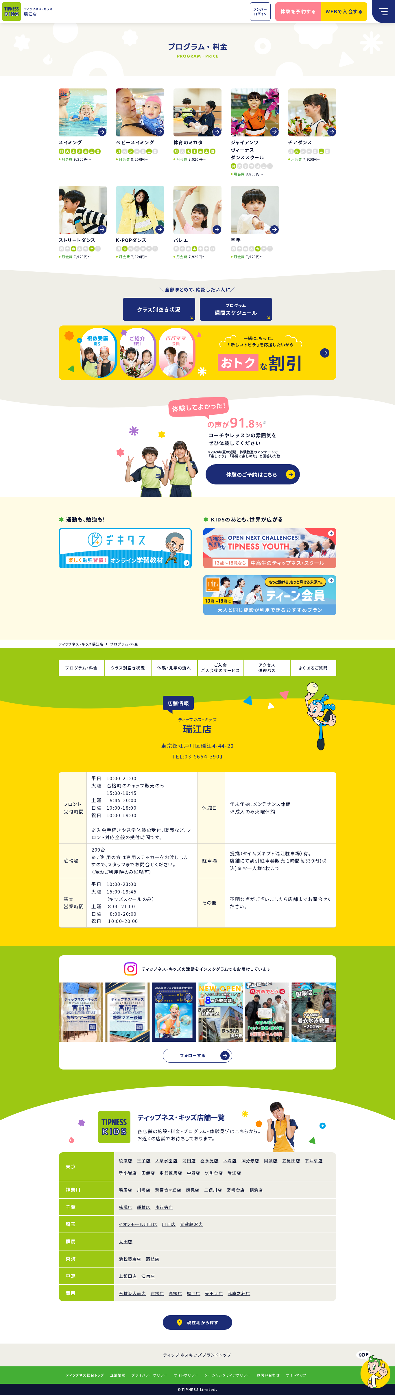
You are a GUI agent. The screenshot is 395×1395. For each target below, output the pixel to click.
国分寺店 (250, 1160)
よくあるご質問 (313, 668)
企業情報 (118, 1374)
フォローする (193, 1055)
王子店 (144, 1160)
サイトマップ (296, 1374)
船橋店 (144, 1207)
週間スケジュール (236, 309)
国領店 (271, 1160)
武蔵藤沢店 (191, 1224)
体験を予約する (298, 11)
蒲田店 (189, 1160)
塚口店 (193, 1293)
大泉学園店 (166, 1160)
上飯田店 (128, 1276)
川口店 (169, 1224)
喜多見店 (209, 1160)
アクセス (267, 668)
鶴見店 (193, 1190)
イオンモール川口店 (138, 1224)
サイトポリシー (186, 1374)
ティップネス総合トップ (85, 1374)
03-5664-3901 (203, 756)
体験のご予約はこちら (251, 474)
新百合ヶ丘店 (168, 1190)
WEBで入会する (344, 11)
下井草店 (314, 1160)
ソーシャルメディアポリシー (228, 1374)
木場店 (230, 1160)
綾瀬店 (125, 1160)
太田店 (125, 1241)
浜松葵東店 (130, 1259)
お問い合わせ (268, 1374)
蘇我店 (125, 1207)
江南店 (148, 1276)
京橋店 (157, 1293)
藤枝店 (153, 1259)
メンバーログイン (260, 11)
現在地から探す (203, 1322)
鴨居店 (125, 1190)
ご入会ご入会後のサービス (220, 668)
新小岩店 (128, 1173)
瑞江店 (234, 1173)
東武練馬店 (171, 1173)
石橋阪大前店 (132, 1293)
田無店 (148, 1173)
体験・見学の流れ (174, 668)
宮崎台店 (236, 1190)
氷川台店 (214, 1173)
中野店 (193, 1173)
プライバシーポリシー (150, 1374)
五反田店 (291, 1160)
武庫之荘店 (239, 1293)
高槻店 (175, 1293)
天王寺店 (214, 1293)
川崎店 (144, 1190)
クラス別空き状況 (159, 309)
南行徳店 (164, 1207)
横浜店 (256, 1190)
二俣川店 (213, 1190)
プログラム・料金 (81, 668)
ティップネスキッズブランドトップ (197, 1355)
